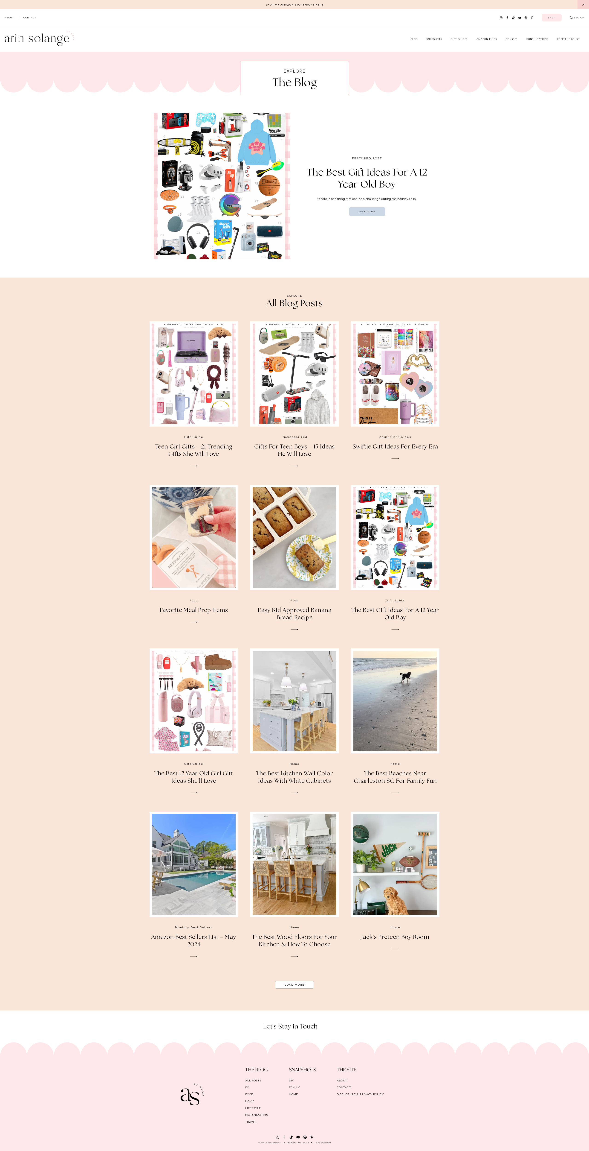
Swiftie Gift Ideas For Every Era (395, 447)
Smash (327, 1143)
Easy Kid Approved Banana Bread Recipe (295, 614)
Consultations (537, 39)
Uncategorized (295, 437)
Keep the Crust (568, 39)
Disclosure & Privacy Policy (360, 1094)
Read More (367, 211)
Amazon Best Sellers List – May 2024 (193, 941)
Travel (251, 1122)
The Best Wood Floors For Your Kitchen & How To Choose (294, 941)
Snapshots (434, 39)
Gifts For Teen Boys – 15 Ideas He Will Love (294, 450)
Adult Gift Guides (395, 437)
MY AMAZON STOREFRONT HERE (299, 4)
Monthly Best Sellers (194, 927)
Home (295, 763)
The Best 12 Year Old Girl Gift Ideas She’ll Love (193, 777)
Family (294, 1087)
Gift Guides (459, 39)
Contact (29, 17)
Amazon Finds (486, 39)
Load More (294, 984)
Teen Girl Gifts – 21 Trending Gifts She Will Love (193, 450)
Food (194, 600)
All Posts (253, 1080)
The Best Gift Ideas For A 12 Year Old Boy (395, 614)
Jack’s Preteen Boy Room (395, 937)
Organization (256, 1115)
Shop (552, 17)
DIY (247, 1087)
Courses (511, 39)
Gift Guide (193, 437)
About (9, 17)
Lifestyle (253, 1108)
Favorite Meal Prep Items (194, 610)
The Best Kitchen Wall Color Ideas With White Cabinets (294, 777)
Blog (414, 39)
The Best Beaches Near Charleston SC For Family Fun (395, 777)
